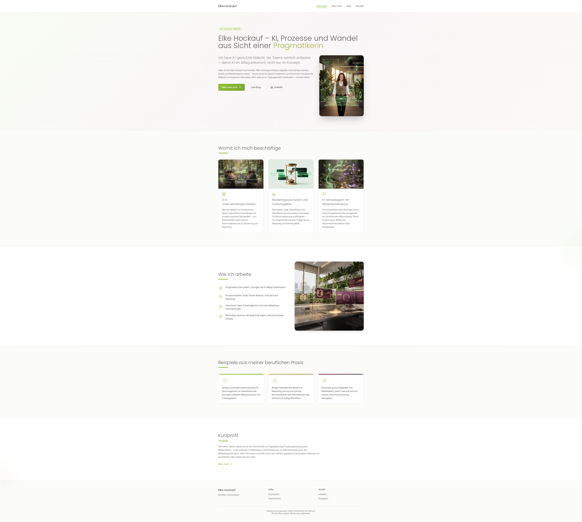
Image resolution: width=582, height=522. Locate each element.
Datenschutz (274, 498)
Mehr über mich (229, 87)
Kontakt (360, 6)
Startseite (322, 6)
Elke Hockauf (227, 6)
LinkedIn (278, 87)
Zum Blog (256, 87)
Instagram (323, 498)
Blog (349, 6)
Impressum (273, 494)
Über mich (337, 6)
